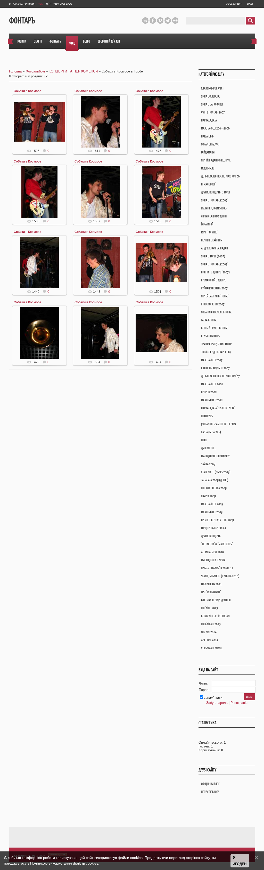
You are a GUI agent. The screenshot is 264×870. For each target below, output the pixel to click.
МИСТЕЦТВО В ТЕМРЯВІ (213, 560)
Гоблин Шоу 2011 (211, 584)
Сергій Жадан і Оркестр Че (215, 160)
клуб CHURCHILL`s (210, 336)
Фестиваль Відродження (215, 600)
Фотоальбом (35, 71)
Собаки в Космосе (27, 91)
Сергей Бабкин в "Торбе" (215, 296)
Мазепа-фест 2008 (212, 384)
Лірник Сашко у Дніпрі (214, 216)
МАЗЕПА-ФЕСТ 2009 (212, 504)
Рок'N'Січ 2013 (209, 608)
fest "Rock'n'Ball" (211, 592)
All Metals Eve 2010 (212, 552)
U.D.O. (204, 440)
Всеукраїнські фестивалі (215, 616)
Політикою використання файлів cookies (64, 863)
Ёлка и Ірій (207, 224)
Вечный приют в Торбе (214, 328)
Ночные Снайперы (211, 240)
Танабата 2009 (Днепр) (214, 480)
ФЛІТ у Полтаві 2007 (213, 112)
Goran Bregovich (210, 144)
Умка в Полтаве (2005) (214, 200)
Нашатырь (207, 136)
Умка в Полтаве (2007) (214, 264)
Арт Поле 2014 (209, 640)
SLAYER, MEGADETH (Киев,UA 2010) (220, 576)
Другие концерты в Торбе (215, 192)
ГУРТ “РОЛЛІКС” (209, 232)
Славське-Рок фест (212, 88)
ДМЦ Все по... (208, 448)
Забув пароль (217, 703)
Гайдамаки (207, 152)
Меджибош (207, 168)
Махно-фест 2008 (211, 400)
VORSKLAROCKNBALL (211, 648)
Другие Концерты (211, 536)
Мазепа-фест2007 (211, 360)
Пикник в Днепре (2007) (215, 272)
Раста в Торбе (209, 320)
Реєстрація (233, 4)
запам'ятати (213, 698)
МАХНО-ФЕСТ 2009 (211, 512)
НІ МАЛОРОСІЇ (208, 184)
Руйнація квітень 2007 (214, 288)
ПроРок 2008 (209, 392)
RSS (40, 4)
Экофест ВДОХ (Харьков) (216, 352)
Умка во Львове (210, 96)
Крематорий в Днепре (213, 280)
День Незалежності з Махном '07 (220, 376)
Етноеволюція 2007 (213, 304)
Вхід (250, 4)
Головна (15, 71)
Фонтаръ (22, 20)
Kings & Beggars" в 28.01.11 (217, 568)
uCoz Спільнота (210, 792)
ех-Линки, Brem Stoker (214, 208)
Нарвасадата (209, 120)
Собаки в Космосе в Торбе (216, 312)
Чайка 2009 (208, 464)
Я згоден (239, 861)
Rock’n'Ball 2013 (211, 624)
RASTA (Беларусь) (211, 432)
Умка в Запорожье (212, 104)
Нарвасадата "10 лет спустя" (218, 408)
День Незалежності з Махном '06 (220, 176)
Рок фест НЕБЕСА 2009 (214, 488)
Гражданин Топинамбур (215, 456)
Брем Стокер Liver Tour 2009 (217, 520)
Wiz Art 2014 (209, 632)
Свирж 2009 (208, 496)
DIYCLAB (41, 126)
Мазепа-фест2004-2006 (215, 128)
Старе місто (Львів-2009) (215, 472)
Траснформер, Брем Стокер (216, 344)
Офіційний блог (210, 784)
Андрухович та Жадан (214, 248)
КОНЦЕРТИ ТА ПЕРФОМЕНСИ (73, 71)
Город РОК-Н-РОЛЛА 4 (213, 528)
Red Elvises (207, 416)
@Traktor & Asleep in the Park (218, 424)
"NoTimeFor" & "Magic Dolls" (217, 544)
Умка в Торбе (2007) (213, 256)
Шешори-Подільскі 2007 (215, 368)
